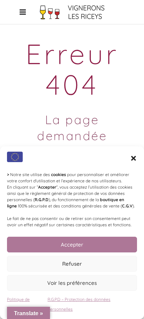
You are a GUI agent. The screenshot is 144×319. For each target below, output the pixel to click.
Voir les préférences (72, 283)
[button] (133, 158)
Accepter (72, 244)
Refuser (72, 263)
